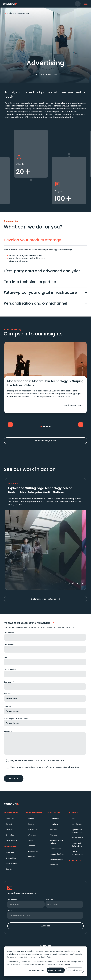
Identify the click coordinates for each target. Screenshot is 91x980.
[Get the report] (45, 394)
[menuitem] (14, 818)
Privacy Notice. (57, 760)
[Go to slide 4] (49, 426)
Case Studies (11, 863)
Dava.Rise (10, 835)
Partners (53, 829)
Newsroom (54, 865)
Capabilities (11, 858)
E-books (31, 856)
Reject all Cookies (75, 970)
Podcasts (32, 846)
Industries (10, 853)
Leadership (54, 819)
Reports (31, 824)
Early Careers (77, 824)
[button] (77, 3)
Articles (31, 819)
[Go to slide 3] (47, 426)
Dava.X (9, 824)
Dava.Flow (10, 819)
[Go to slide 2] (44, 426)
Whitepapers (33, 829)
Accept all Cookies (55, 970)
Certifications (55, 848)
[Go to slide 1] (41, 426)
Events (9, 869)
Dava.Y (9, 829)
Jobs (73, 819)
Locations (54, 824)
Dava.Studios (11, 840)
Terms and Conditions (34, 760)
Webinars (32, 835)
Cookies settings (36, 970)
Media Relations (56, 859)
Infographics (33, 851)
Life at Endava (77, 838)
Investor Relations (57, 854)
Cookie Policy (46, 957)
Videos (30, 840)
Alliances (53, 835)
